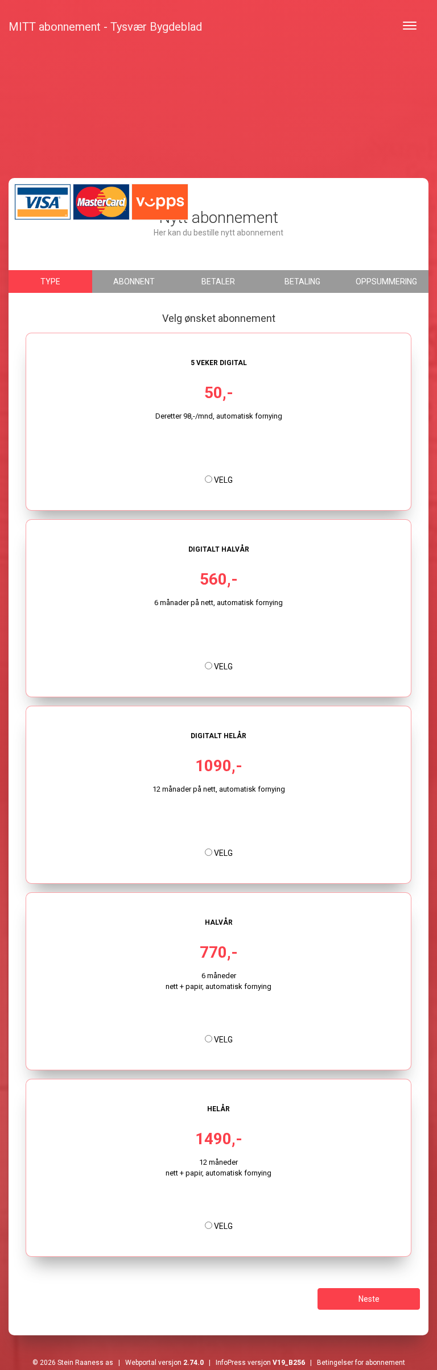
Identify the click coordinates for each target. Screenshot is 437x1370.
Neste (369, 1298)
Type (50, 281)
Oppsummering (386, 281)
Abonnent (134, 281)
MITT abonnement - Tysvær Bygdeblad (105, 27)
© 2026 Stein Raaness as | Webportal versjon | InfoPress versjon (168, 1363)
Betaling (302, 281)
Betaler (218, 281)
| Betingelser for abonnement (355, 1363)
